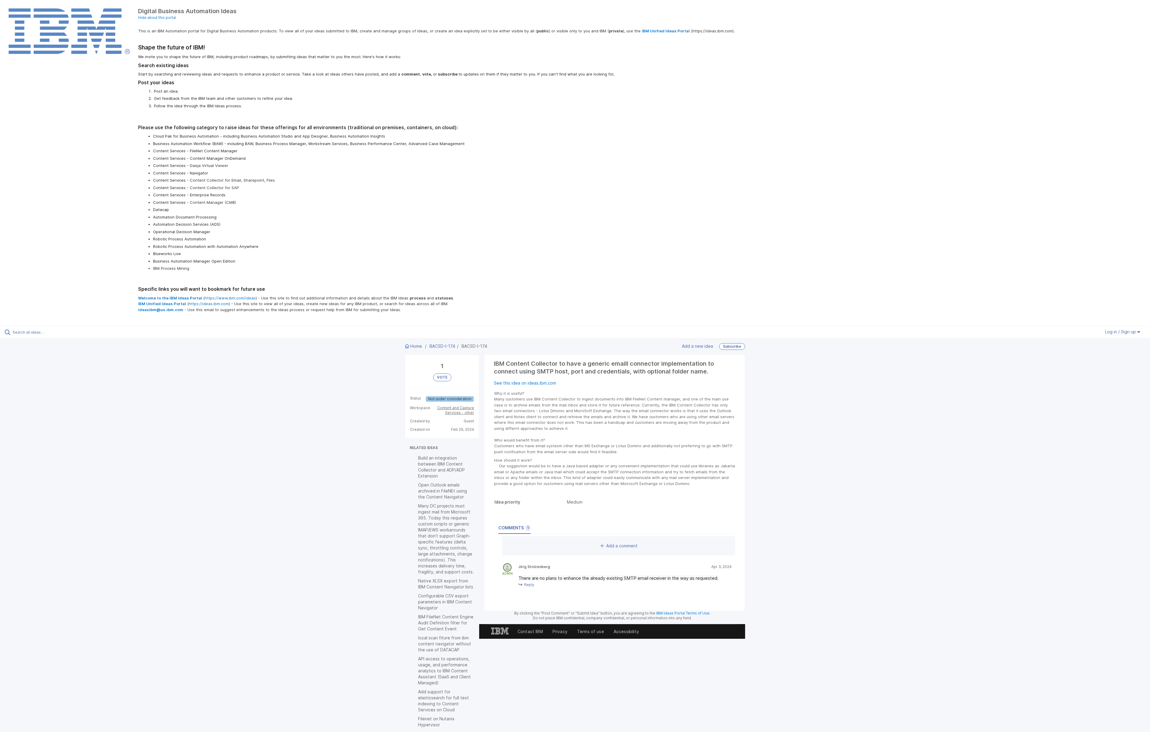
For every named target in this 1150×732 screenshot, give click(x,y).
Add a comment (622, 545)
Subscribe (732, 346)
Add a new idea (697, 345)
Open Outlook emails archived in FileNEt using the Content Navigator (442, 490)
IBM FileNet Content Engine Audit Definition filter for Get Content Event (445, 622)
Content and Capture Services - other (455, 410)
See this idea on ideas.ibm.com (525, 382)
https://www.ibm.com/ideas (230, 298)
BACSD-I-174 (442, 346)
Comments (513, 527)
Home (416, 346)
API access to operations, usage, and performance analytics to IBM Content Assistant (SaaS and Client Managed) (444, 670)
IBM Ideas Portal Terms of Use (682, 613)
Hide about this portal (157, 17)
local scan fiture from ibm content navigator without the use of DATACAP (444, 643)
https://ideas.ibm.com (209, 303)
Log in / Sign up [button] (1121, 331)
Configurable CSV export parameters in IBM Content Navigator (445, 601)
